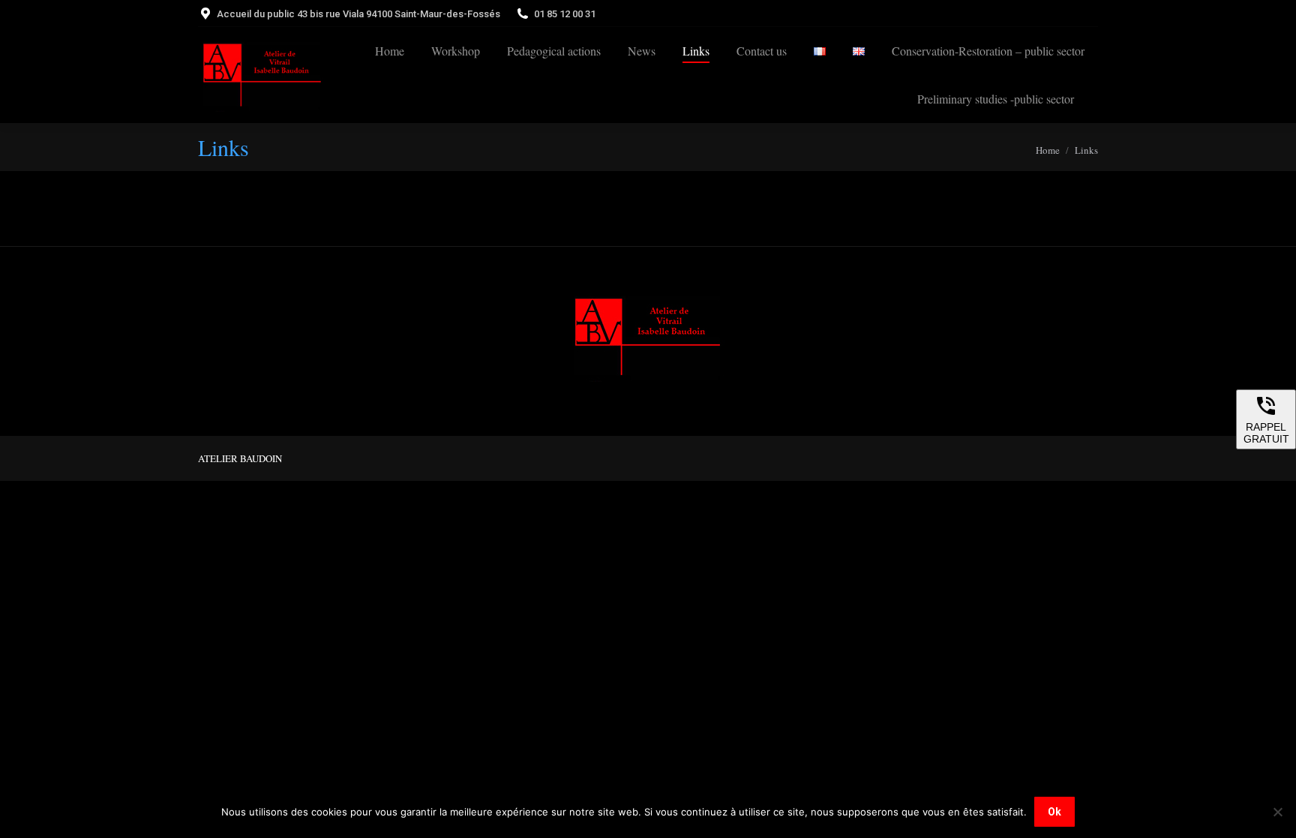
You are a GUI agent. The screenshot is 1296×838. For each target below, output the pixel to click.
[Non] (1277, 811)
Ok (1054, 812)
